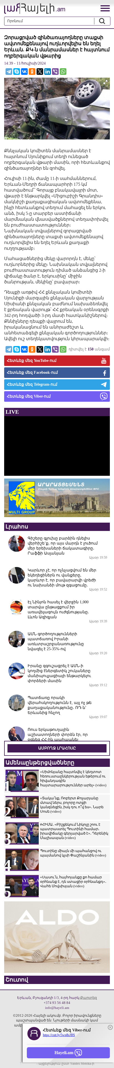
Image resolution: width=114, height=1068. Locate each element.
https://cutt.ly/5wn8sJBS (59, 1035)
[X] (40, 71)
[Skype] (16, 71)
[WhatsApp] (63, 71)
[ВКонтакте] (24, 71)
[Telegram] (9, 71)
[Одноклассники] (32, 71)
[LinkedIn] (47, 71)
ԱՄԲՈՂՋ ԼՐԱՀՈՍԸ (57, 748)
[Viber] (55, 71)
